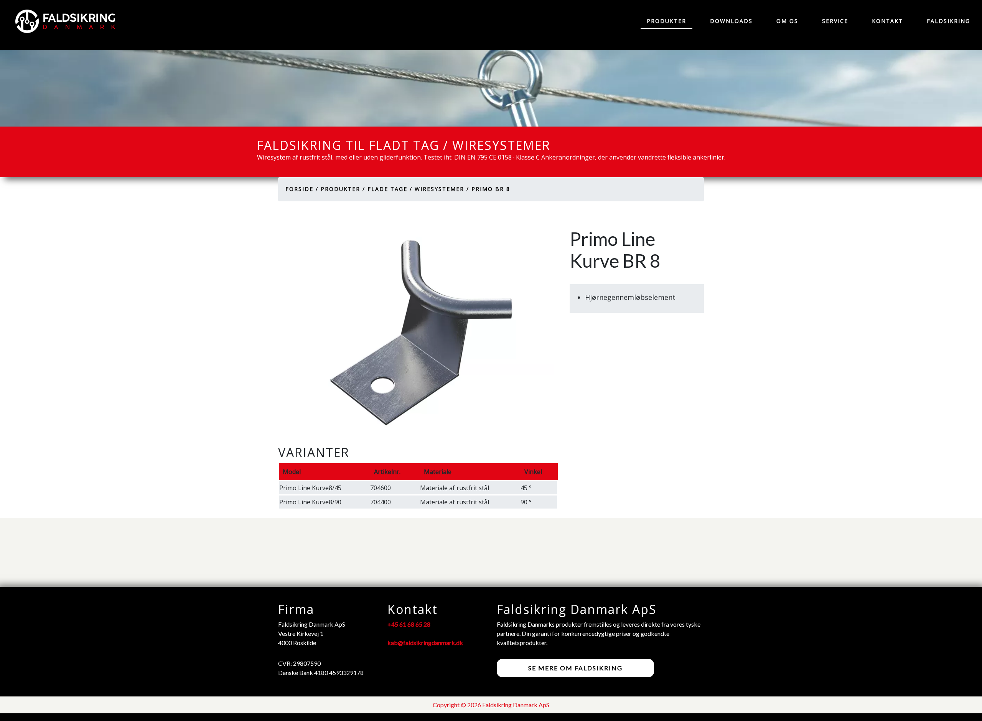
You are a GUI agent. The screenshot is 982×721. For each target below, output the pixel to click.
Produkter (666, 21)
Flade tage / (389, 189)
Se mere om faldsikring (575, 668)
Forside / (301, 189)
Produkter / (343, 189)
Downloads (731, 21)
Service (835, 21)
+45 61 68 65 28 (408, 624)
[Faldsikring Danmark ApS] (61, 21)
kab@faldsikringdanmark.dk (425, 642)
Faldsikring (948, 21)
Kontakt (887, 21)
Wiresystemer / (442, 189)
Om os (787, 21)
